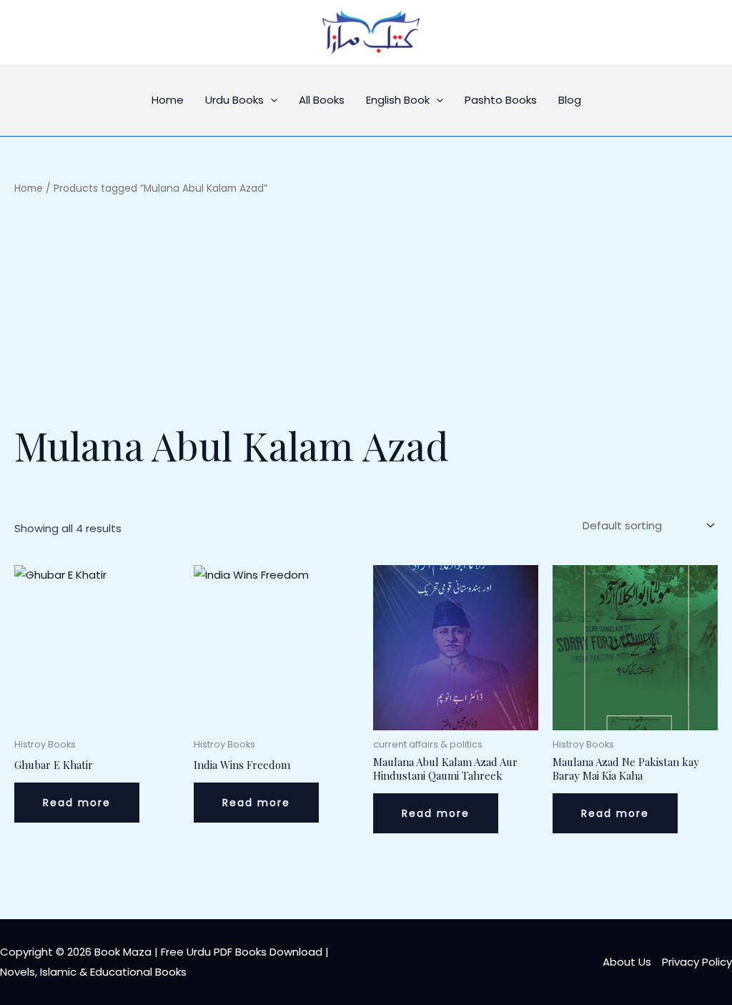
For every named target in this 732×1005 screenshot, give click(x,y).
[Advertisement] (366, 307)
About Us (627, 961)
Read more (77, 802)
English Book (398, 99)
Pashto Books (501, 99)
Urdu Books (234, 99)
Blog (569, 99)
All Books (322, 99)
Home (168, 99)
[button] (270, 100)
